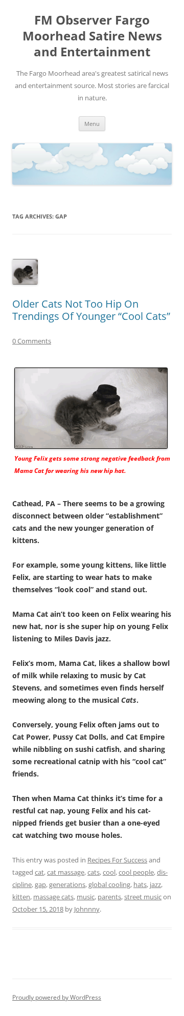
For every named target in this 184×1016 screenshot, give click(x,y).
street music (143, 896)
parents (109, 896)
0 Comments (31, 340)
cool (109, 872)
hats (140, 884)
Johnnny (87, 909)
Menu (92, 123)
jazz (155, 884)
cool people (136, 872)
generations (67, 884)
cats (93, 872)
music (86, 896)
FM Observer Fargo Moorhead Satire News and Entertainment (92, 36)
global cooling (109, 884)
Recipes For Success (117, 859)
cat (39, 872)
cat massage (65, 872)
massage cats (53, 896)
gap (40, 884)
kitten (21, 896)
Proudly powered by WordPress (56, 997)
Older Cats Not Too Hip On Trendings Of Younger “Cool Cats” (91, 310)
